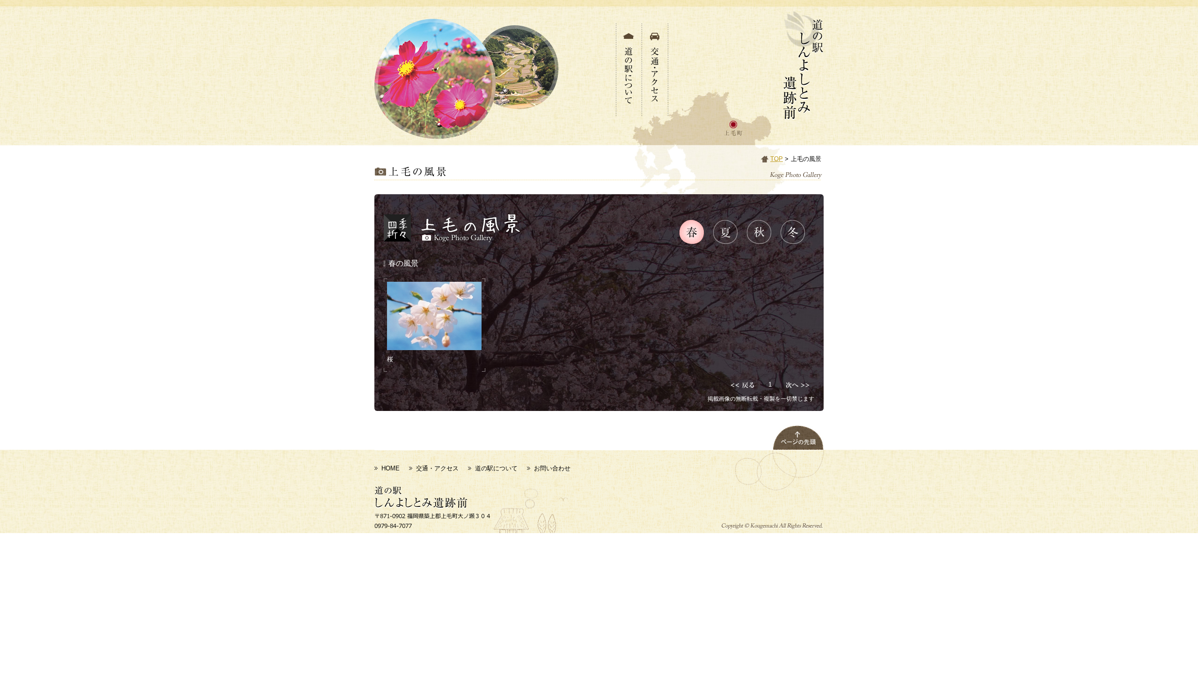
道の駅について (496, 468)
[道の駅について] (629, 110)
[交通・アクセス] (655, 110)
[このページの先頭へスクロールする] (798, 444)
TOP (776, 158)
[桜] (434, 316)
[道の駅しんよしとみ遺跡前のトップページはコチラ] (803, 114)
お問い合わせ (552, 468)
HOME (390, 468)
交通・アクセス (437, 468)
